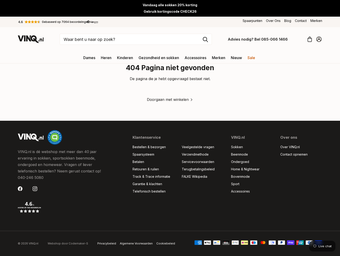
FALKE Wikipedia (194, 176)
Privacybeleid (106, 243)
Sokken (237, 147)
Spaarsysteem (143, 154)
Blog (287, 21)
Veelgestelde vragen (198, 147)
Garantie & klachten (147, 184)
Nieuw (236, 57)
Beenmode (239, 154)
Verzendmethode (195, 154)
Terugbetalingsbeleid (198, 169)
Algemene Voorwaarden (136, 243)
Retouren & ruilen (146, 169)
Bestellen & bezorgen (149, 147)
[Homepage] (31, 39)
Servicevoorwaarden (198, 162)
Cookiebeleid (165, 243)
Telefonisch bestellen (149, 191)
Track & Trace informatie (151, 176)
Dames (89, 57)
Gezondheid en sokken (159, 57)
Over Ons (273, 21)
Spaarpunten (252, 21)
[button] (58, 21)
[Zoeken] (205, 39)
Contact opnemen (294, 154)
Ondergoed (240, 162)
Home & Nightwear (245, 169)
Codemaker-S (78, 243)
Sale (251, 57)
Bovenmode (240, 176)
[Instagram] (36, 188)
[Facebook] (21, 188)
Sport (235, 184)
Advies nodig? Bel (258, 39)
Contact (301, 21)
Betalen (138, 162)
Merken (316, 21)
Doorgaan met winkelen (168, 99)
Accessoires (195, 57)
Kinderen (125, 57)
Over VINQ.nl (290, 147)
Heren (106, 57)
